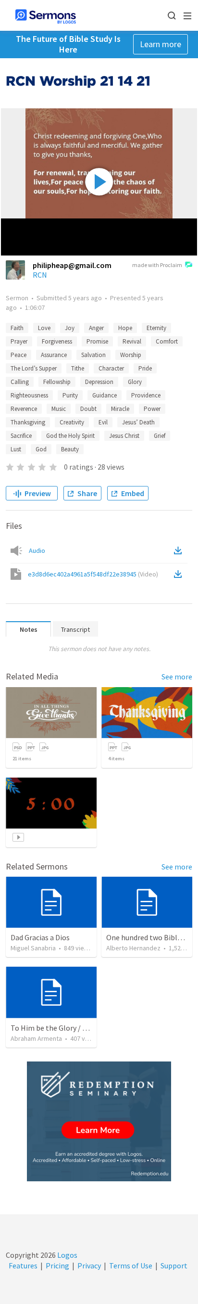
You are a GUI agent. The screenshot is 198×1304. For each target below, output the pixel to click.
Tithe (77, 368)
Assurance (54, 355)
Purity (70, 395)
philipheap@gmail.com (72, 265)
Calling (20, 382)
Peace (18, 355)
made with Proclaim (157, 264)
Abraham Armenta (36, 1038)
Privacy (89, 1265)
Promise (97, 341)
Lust (16, 449)
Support (174, 1265)
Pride (145, 368)
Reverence (24, 409)
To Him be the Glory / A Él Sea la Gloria (74, 1028)
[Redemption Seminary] (99, 1121)
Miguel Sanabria (33, 948)
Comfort (167, 341)
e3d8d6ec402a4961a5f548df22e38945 (93, 574)
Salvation (93, 355)
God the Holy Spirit (70, 436)
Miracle (120, 409)
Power (152, 409)
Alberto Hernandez (133, 948)
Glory (135, 382)
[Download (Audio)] (179, 550)
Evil (103, 422)
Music (58, 409)
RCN (40, 275)
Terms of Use (130, 1265)
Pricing (57, 1265)
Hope (125, 328)
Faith (17, 328)
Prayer (19, 341)
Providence (146, 395)
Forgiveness (57, 341)
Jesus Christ (124, 436)
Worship (130, 355)
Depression (99, 382)
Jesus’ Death (138, 422)
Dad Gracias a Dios (40, 937)
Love (44, 328)
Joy (69, 328)
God (41, 449)
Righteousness (29, 395)
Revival (132, 341)
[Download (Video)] (179, 574)
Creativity (72, 422)
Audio (37, 550)
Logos (66, 1255)
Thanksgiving (28, 422)
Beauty (70, 449)
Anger (96, 328)
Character (111, 368)
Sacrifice (21, 436)
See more (176, 676)
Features (23, 1265)
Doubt (88, 409)
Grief (159, 436)
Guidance (104, 395)
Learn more (160, 44)
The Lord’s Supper (34, 368)
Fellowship (57, 382)
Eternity (156, 328)
